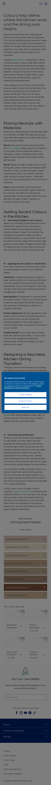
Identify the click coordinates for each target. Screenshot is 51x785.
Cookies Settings (25, 394)
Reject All (25, 407)
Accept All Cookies (25, 401)
